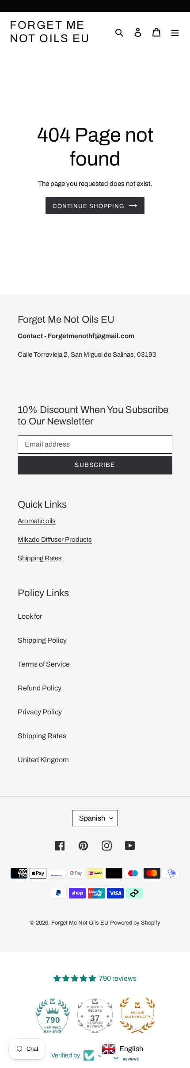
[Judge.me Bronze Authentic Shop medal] (137, 1015)
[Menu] (175, 32)
